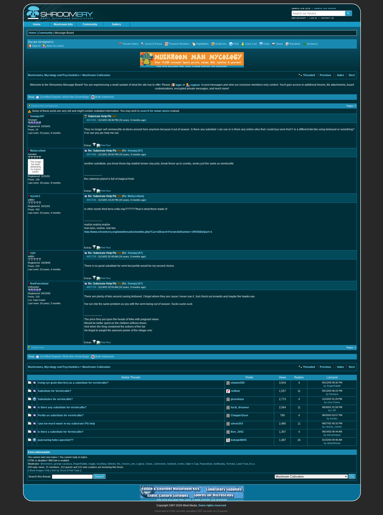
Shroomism (46, 463)
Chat (267, 43)
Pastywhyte (206, 463)
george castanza (63, 463)
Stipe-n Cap (192, 463)
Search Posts (153, 43)
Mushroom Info (63, 24)
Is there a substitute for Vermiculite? (60, 431)
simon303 (237, 423)
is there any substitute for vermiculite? (62, 407)
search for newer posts (155, 110)
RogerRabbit (80, 463)
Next (351, 75)
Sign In (36, 45)
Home (37, 24)
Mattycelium (135, 196)
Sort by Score (59, 470)
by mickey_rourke (332, 426)
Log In (313, 18)
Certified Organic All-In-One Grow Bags (64, 97)
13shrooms (160, 463)
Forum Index (131, 43)
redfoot (235, 391)
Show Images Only (39, 470)
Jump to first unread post (44, 106)
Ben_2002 (237, 431)
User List (251, 43)
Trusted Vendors (179, 43)
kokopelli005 (239, 440)
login (179, 85)
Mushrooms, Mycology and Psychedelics (54, 75)
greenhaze (237, 399)
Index (340, 75)
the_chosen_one (126, 463)
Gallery (116, 24)
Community (90, 24)
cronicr (180, 463)
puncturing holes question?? (55, 440)
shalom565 (238, 382)
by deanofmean (332, 443)
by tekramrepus (332, 435)
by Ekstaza (332, 394)
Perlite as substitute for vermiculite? (61, 415)
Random (295, 43)
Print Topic (74, 470)
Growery (312, 43)
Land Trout (242, 463)
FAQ (236, 43)
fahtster (112, 463)
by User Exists (332, 402)
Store (279, 43)
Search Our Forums (325, 8)
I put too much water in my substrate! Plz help (66, 423)
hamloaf (171, 463)
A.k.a (252, 463)
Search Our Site (301, 8)
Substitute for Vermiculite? (54, 391)
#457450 (91, 120)
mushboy (101, 463)
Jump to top (37, 347)
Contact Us (327, 18)
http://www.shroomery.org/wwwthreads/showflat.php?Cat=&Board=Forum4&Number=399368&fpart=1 (148, 231)
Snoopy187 (135, 150)
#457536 (91, 200)
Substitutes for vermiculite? (55, 399)
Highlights (202, 43)
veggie (91, 463)
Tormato (230, 463)
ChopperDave (239, 415)
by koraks (332, 418)
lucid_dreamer (240, 407)
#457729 (91, 287)
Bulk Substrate (104, 97)
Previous (325, 75)
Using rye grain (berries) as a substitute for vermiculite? (73, 382)
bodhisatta (219, 463)
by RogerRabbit (332, 386)
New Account (299, 18)
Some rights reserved (212, 505)
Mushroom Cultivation (96, 75)
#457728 (91, 256)
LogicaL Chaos (144, 463)
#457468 (91, 154)
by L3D (332, 410)
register (195, 85)
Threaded (308, 75)
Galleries (221, 43)
